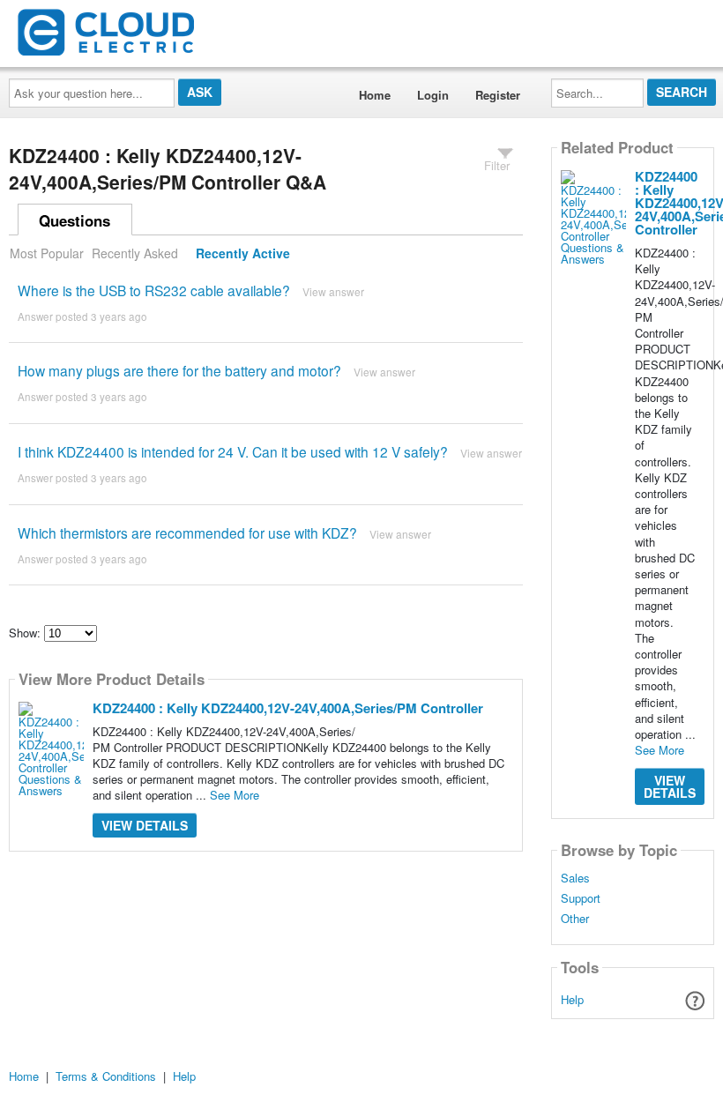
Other (575, 918)
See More (234, 794)
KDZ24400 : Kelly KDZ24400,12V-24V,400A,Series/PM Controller (288, 708)
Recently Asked (135, 253)
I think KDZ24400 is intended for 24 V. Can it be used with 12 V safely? (233, 451)
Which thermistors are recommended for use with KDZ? (187, 532)
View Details (144, 825)
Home (375, 94)
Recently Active (243, 253)
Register (497, 94)
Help (572, 999)
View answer (333, 291)
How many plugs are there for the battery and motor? (179, 370)
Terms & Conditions (106, 1076)
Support (580, 898)
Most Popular (47, 253)
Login (433, 94)
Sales (575, 878)
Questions (74, 220)
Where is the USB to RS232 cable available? (154, 290)
